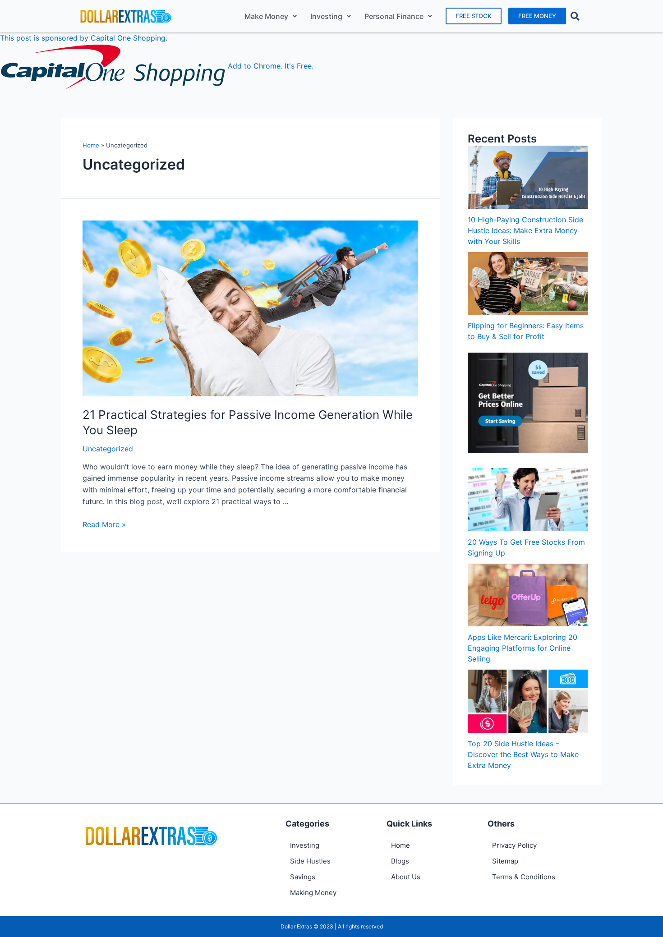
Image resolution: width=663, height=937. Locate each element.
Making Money (313, 892)
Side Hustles (310, 861)
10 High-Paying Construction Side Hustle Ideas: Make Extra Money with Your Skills (525, 230)
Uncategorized (108, 448)
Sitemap (505, 861)
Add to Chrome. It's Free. (270, 65)
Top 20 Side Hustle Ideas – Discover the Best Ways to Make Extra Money (523, 754)
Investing (326, 16)
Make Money (266, 16)
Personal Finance (394, 16)
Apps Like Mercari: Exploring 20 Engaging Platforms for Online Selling (522, 648)
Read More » (104, 524)
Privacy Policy (514, 845)
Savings (302, 877)
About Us (405, 877)
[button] (474, 16)
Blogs (400, 861)
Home (91, 145)
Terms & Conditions (523, 877)
